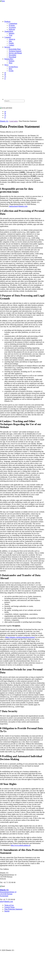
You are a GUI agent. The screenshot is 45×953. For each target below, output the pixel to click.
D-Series (12, 25)
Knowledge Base (15, 49)
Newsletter (12, 55)
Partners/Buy (8, 59)
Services (7, 47)
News (6, 65)
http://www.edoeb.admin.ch (20, 845)
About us (12, 39)
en (5, 73)
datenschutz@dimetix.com (18, 206)
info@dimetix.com (6, 901)
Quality (11, 43)
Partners (11, 61)
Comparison (13, 23)
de (5, 75)
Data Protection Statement (13, 909)
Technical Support (15, 51)
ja (5, 78)
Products (7, 21)
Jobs (10, 41)
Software (12, 29)
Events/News (13, 67)
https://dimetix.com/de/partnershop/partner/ (20, 637)
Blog (10, 69)
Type (10, 35)
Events (11, 71)
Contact (11, 45)
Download (12, 57)
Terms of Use (9, 905)
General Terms (9, 907)
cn (5, 76)
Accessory (12, 27)
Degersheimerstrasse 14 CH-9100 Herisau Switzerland (8, 893)
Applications (8, 31)
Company (7, 37)
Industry (11, 33)
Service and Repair (15, 53)
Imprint (6, 911)
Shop (10, 63)
